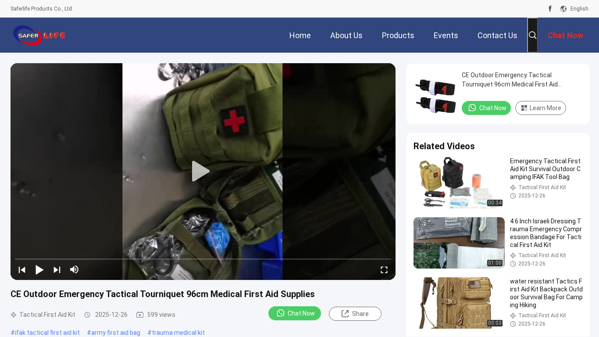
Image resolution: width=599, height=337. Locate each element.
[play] (203, 172)
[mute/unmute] (74, 269)
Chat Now (301, 313)
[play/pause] (39, 269)
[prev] (22, 269)
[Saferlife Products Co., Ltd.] (39, 35)
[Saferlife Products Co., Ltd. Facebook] (550, 9)
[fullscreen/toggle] (384, 269)
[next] (57, 269)
